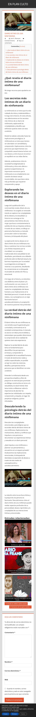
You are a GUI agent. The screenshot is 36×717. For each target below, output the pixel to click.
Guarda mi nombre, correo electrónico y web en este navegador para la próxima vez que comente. (18, 691)
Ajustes (23, 714)
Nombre (8, 662)
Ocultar (22, 46)
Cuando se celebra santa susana (16, 604)
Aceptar (6, 714)
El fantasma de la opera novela (19, 607)
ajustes (16, 710)
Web (6, 680)
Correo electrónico (12, 671)
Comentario (10, 632)
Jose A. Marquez (15, 38)
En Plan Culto (18, 4)
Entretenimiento (10, 41)
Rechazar (14, 714)
